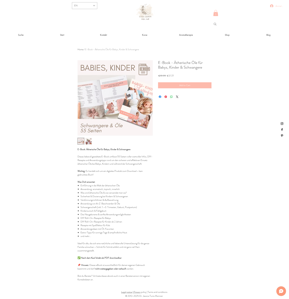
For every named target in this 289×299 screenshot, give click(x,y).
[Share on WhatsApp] (171, 97)
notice (129, 292)
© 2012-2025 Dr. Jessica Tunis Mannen (144, 296)
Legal (123, 292)
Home (80, 49)
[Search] (215, 24)
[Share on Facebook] (160, 97)
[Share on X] (177, 97)
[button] (215, 13)
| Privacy (136, 292)
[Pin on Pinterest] (166, 97)
